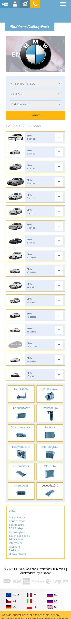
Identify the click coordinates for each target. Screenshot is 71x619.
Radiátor (14, 550)
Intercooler (15, 543)
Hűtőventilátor (17, 554)
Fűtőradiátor (16, 539)
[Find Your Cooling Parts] (29, 15)
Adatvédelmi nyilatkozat (35, 573)
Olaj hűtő (14, 546)
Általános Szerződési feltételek (45, 569)
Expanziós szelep (19, 535)
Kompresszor (17, 517)
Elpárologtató (17, 532)
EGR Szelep (16, 528)
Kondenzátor (17, 521)
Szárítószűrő (16, 524)
